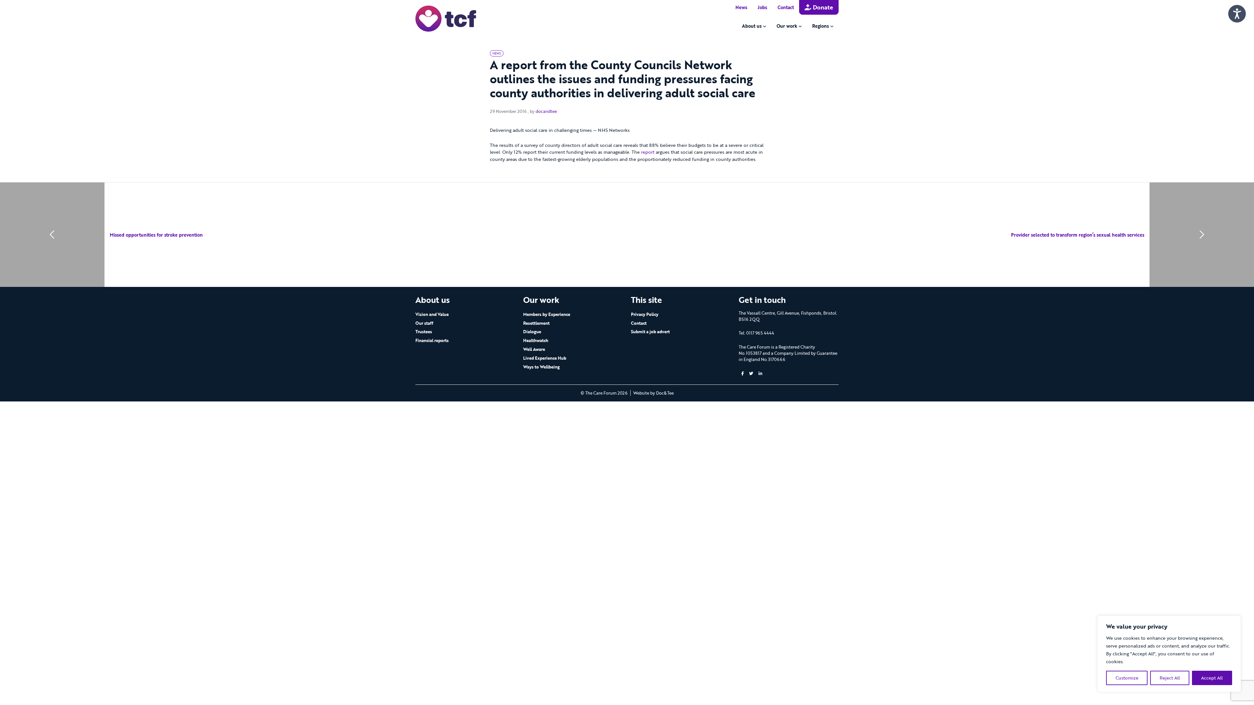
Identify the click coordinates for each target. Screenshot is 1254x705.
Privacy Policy (644, 314)
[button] (742, 373)
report (647, 152)
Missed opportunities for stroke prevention (156, 235)
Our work (787, 26)
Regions (820, 26)
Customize (1127, 677)
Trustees (423, 332)
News (741, 7)
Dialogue (532, 332)
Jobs (762, 7)
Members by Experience (546, 314)
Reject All (1170, 677)
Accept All (1212, 677)
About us (752, 26)
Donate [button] (822, 7)
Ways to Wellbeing (541, 367)
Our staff (424, 323)
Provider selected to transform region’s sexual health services (1077, 235)
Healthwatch (535, 340)
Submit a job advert (650, 332)
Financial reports (432, 340)
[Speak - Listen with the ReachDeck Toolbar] (1237, 14)
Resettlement (536, 323)
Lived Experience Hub (544, 358)
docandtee (546, 111)
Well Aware (534, 349)
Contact (786, 7)
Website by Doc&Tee (653, 393)
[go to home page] (445, 18)
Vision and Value (432, 314)
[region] (1169, 654)
